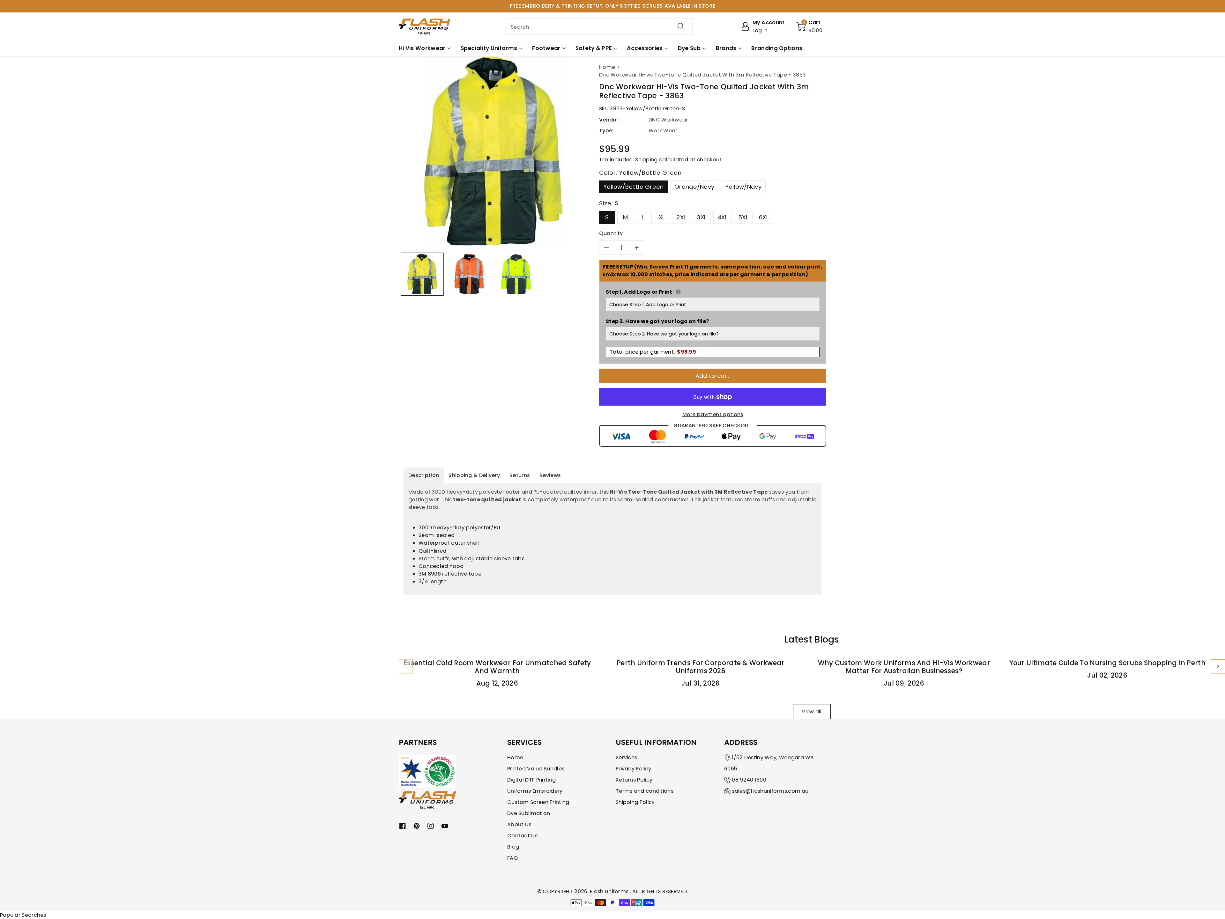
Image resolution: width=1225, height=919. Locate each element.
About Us (519, 824)
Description (423, 475)
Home (515, 757)
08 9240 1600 (749, 779)
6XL (764, 217)
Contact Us (522, 835)
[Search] (681, 26)
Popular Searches (23, 915)
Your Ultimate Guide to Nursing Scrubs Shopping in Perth (1107, 662)
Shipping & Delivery (474, 475)
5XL (743, 217)
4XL (722, 217)
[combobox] (599, 26)
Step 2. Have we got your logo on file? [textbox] (657, 321)
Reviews (550, 475)
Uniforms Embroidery (535, 791)
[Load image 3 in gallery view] (516, 274)
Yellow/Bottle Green (633, 187)
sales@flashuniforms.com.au (770, 791)
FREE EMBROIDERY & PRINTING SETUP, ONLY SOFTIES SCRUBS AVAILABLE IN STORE (613, 6)
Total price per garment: (653, 352)
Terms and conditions (644, 791)
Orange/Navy (694, 187)
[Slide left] (406, 666)
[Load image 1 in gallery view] (422, 274)
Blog (513, 846)
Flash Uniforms (610, 891)
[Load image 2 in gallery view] (469, 274)
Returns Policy (634, 779)
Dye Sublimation (528, 813)
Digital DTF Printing (531, 779)
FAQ (512, 858)
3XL (702, 217)
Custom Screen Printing (538, 802)
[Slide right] (1218, 666)
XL (662, 217)
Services (626, 757)
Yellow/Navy (743, 187)
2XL (681, 217)
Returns (519, 475)
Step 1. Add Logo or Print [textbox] (713, 292)
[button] (810, 26)
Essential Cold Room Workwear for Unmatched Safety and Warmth (497, 666)
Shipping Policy (635, 802)
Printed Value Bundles (535, 768)
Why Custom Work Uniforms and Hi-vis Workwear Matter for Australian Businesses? (904, 666)
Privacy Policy (633, 768)
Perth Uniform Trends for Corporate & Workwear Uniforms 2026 (701, 666)
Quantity (611, 233)
